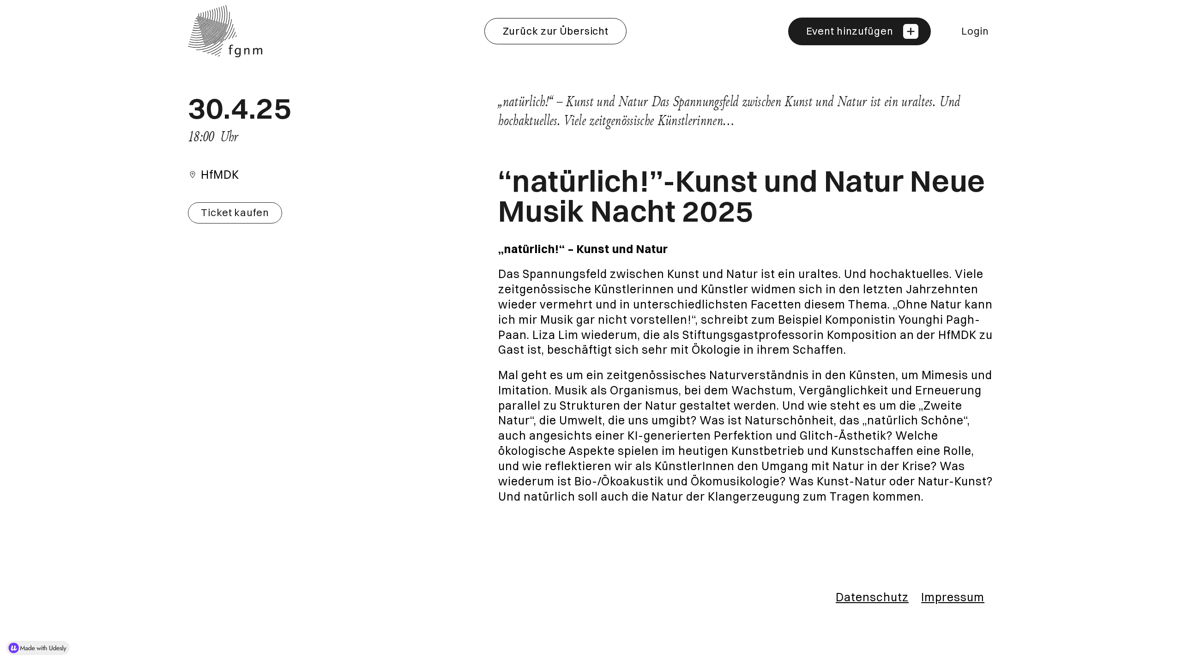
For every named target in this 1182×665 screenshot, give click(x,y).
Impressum (952, 597)
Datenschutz (872, 597)
